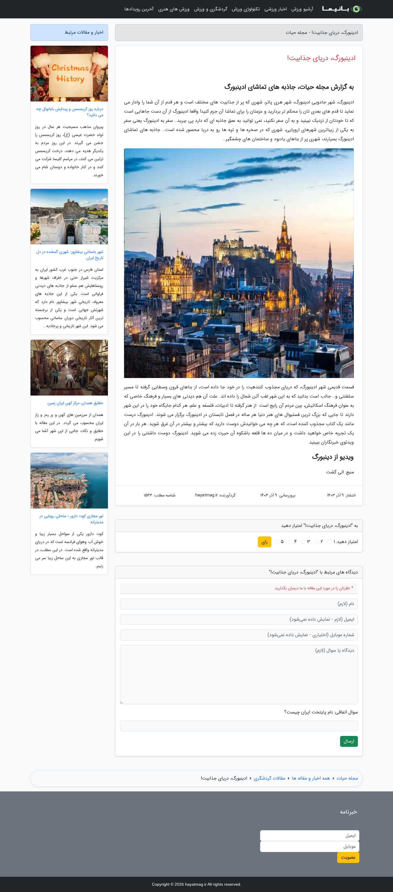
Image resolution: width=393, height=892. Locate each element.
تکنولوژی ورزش (246, 9)
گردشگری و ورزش (210, 9)
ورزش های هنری (174, 9)
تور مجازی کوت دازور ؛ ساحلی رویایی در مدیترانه (71, 519)
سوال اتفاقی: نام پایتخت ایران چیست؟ (321, 712)
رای (265, 541)
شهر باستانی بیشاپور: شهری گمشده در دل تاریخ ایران (69, 255)
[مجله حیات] (341, 9)
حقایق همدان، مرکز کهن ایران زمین (75, 403)
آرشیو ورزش (302, 9)
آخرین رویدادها (139, 9)
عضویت (348, 857)
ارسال (349, 741)
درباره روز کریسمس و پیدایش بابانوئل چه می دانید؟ (69, 112)
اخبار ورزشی (275, 9)
